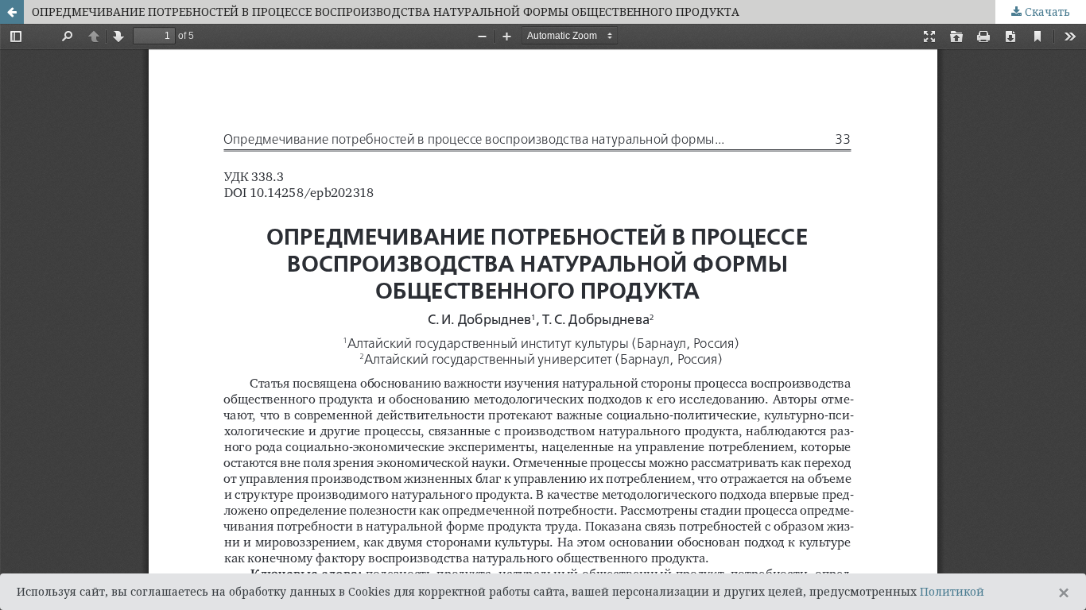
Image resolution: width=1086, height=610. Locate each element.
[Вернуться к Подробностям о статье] (12, 12)
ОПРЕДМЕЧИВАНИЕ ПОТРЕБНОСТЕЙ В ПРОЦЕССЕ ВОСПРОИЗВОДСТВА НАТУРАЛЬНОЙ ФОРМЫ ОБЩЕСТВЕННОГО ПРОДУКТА (385, 11)
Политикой (952, 591)
